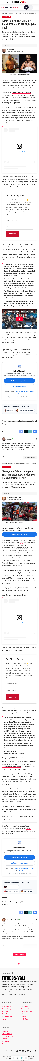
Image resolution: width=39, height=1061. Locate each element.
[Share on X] (17, 1058)
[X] (17, 1051)
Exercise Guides (27, 1011)
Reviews (24, 1016)
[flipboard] (35, 1051)
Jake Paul (34, 421)
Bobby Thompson (30, 540)
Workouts (25, 1006)
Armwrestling (7, 1016)
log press (20, 543)
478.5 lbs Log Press (14, 902)
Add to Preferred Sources (19, 534)
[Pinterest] (28, 1051)
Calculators (26, 1019)
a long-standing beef (13, 100)
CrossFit (5, 1014)
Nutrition (25, 1014)
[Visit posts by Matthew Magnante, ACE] (4, 920)
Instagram (24, 391)
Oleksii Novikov (12, 796)
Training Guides (27, 1009)
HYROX (4, 1019)
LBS (26, 7)
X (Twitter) (30, 391)
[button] (3, 2)
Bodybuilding (6, 1006)
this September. (15, 103)
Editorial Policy (7, 1034)
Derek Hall (11, 49)
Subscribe (12, 234)
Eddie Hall (29, 85)
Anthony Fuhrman (22, 548)
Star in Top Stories (19, 386)
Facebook (17, 391)
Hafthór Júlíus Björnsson (26, 410)
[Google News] (23, 1051)
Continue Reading (19, 954)
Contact (5, 1039)
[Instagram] (36, 439)
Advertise (5, 1044)
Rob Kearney (26, 578)
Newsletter (6, 1041)
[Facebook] (15, 1051)
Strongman (6, 16)
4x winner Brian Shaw (26, 796)
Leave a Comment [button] (31, 457)
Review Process (7, 1036)
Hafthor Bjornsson (22, 98)
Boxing (11, 421)
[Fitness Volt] (19, 2)
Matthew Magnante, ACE (15, 497)
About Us (5, 1031)
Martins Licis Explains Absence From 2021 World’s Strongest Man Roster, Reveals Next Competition (19, 808)
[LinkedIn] (36, 920)
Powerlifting (6, 1009)
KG (31, 7)
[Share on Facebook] (13, 1058)
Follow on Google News (19, 381)
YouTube (9, 187)
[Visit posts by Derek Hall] (4, 439)
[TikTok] (31, 1051)
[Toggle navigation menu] (36, 7)
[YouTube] (20, 1051)
